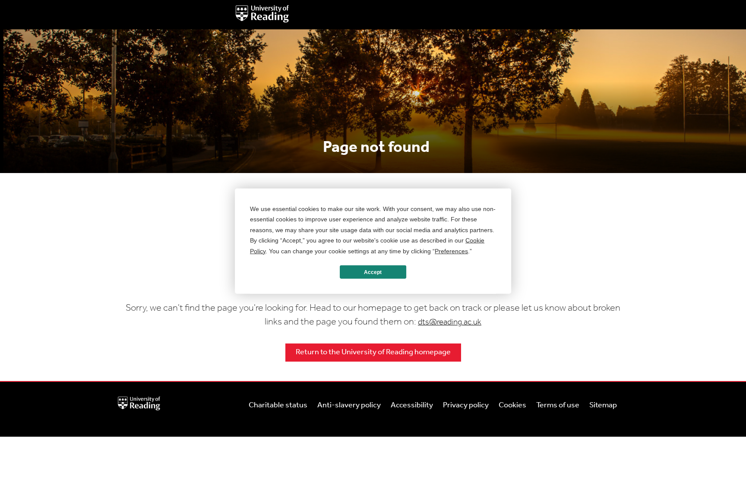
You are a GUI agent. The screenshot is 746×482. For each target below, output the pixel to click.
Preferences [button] (451, 250)
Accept (373, 272)
